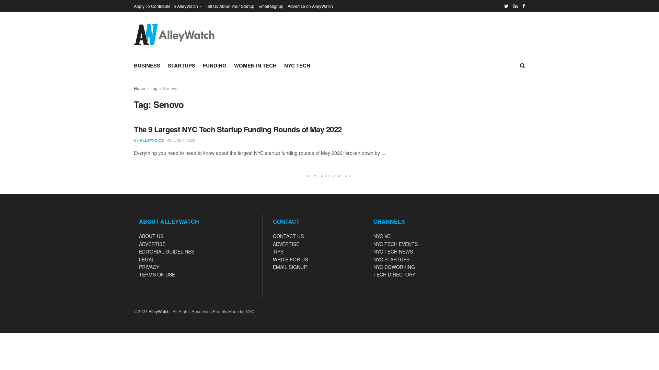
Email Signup (271, 6)
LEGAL (146, 259)
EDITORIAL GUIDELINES (166, 251)
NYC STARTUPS (391, 259)
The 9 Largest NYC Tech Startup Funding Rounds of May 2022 (238, 129)
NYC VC (382, 236)
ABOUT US (151, 236)
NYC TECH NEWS (393, 251)
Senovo (170, 88)
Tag (154, 88)
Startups (181, 65)
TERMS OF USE (157, 274)
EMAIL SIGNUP (290, 266)
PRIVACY (149, 266)
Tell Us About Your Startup (230, 6)
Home (139, 88)
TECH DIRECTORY (394, 274)
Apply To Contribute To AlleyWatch (166, 6)
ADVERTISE (152, 244)
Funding (215, 65)
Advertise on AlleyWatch (310, 6)
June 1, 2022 (183, 140)
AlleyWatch (159, 311)
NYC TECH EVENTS (395, 244)
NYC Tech (297, 65)
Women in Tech (255, 65)
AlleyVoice (152, 140)
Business (147, 65)
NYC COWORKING (394, 266)
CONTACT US (288, 236)
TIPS (278, 251)
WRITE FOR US (290, 259)
